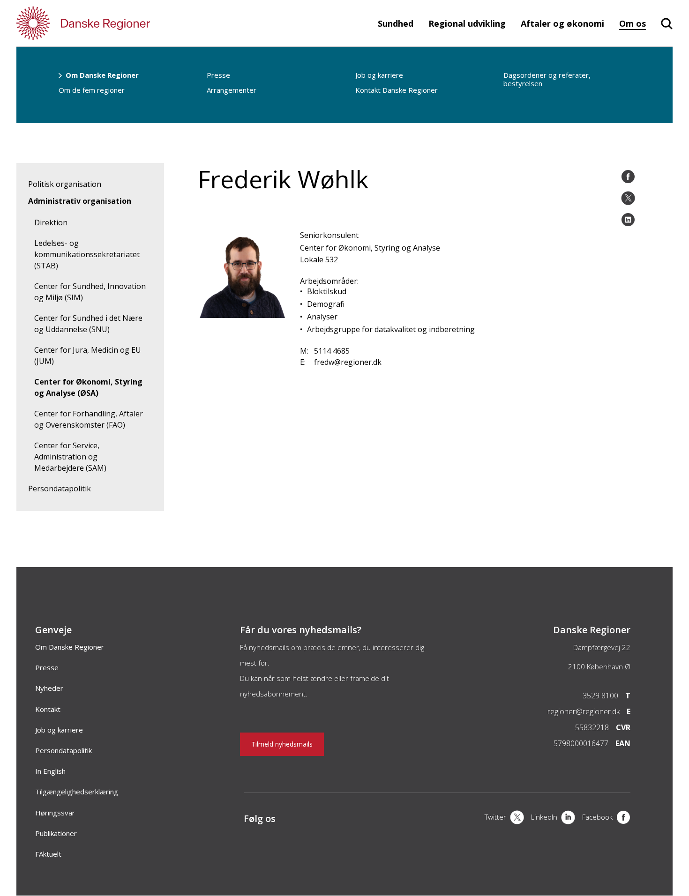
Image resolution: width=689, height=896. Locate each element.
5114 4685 (332, 351)
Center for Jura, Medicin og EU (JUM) (87, 355)
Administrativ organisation (79, 201)
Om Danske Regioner (102, 75)
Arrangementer (231, 90)
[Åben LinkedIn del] (628, 220)
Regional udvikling (467, 23)
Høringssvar (55, 812)
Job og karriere (379, 75)
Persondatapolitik (59, 488)
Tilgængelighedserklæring (76, 791)
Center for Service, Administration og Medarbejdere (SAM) (70, 456)
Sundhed (395, 23)
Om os (632, 23)
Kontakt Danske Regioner (396, 90)
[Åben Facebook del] (628, 177)
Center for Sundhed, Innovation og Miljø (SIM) (90, 292)
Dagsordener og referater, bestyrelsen (547, 79)
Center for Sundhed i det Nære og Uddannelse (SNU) (88, 323)
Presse (218, 75)
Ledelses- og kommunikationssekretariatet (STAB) (87, 254)
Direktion (50, 222)
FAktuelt (48, 854)
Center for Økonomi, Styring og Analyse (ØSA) (88, 387)
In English (50, 771)
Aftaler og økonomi (562, 23)
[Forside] (110, 23)
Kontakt (47, 709)
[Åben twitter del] (628, 198)
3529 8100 (600, 695)
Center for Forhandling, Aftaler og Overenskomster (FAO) (88, 419)
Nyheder (49, 688)
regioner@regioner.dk (583, 711)
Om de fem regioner (92, 90)
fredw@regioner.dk (348, 362)
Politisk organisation (64, 184)
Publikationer (56, 833)
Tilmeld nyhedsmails (282, 744)
